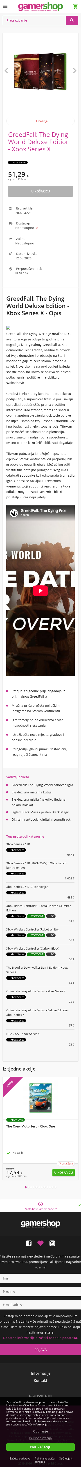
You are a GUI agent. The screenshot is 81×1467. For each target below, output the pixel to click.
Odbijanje (40, 1431)
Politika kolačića (45, 1458)
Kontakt (40, 1380)
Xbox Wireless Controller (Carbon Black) (32, 948)
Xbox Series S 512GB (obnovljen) (27, 887)
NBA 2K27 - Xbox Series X (23, 1034)
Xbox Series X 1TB (18, 844)
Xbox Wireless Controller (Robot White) (32, 929)
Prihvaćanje (40, 1447)
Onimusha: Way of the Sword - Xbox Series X (35, 991)
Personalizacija (40, 1438)
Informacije (40, 1373)
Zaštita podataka (20, 1458)
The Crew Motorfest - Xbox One (30, 1126)
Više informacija (37, 1424)
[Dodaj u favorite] (40, 1242)
